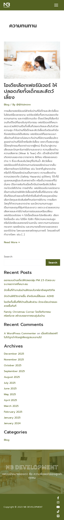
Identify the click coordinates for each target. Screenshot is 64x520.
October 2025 (12, 365)
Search (8, 256)
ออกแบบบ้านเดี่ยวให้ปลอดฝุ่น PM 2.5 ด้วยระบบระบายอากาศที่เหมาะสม (29, 282)
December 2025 (14, 354)
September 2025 (14, 371)
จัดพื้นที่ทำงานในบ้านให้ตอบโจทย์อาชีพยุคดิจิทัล (29, 290)
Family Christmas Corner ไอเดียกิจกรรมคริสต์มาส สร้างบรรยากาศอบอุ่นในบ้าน (27, 314)
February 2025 (13, 412)
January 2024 (12, 423)
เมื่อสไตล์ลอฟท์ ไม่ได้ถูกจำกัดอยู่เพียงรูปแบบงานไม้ (31, 335)
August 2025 (12, 377)
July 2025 (9, 383)
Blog (6, 104)
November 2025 (14, 359)
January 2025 (12, 418)
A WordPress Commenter (20, 333)
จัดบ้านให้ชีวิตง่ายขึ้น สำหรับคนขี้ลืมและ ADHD (29, 296)
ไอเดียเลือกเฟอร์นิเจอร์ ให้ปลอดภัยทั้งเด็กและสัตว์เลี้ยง (30, 91)
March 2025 (11, 406)
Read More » (12, 242)
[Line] (58, 516)
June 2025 (10, 388)
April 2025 (10, 400)
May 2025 (10, 394)
